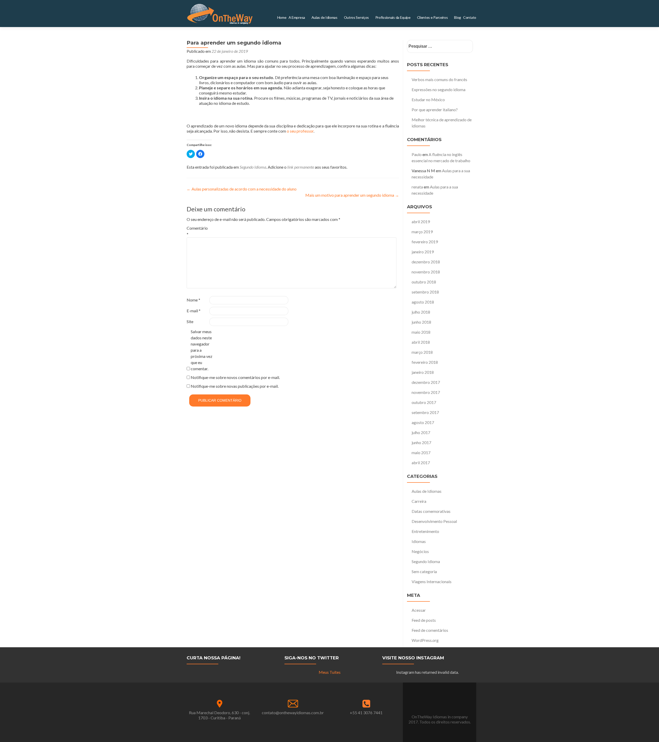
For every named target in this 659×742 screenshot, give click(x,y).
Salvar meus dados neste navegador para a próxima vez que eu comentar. (201, 350)
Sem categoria (424, 571)
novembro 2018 (426, 271)
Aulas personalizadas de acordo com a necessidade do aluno (242, 188)
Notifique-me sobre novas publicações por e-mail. (235, 386)
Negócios (420, 551)
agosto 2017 (423, 422)
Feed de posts (424, 620)
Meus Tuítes (330, 672)
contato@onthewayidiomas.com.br (293, 712)
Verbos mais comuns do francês (439, 79)
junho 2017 (421, 442)
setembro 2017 (425, 412)
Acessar (419, 610)
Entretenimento (425, 531)
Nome (193, 299)
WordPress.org (425, 640)
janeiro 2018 (423, 372)
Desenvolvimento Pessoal (434, 521)
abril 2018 (421, 342)
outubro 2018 (424, 281)
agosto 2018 (423, 301)
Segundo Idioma (253, 167)
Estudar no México (428, 99)
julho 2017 (421, 432)
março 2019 (422, 231)
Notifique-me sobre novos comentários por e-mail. (235, 377)
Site (190, 321)
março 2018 (422, 352)
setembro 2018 (425, 291)
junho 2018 (421, 322)
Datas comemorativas (431, 511)
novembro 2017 (426, 392)
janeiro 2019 (423, 251)
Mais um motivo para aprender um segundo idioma (352, 195)
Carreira (419, 501)
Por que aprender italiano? (435, 109)
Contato (471, 17)
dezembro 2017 (426, 382)
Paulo (417, 154)
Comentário (197, 231)
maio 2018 (421, 332)
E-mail (194, 310)
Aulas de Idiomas (426, 491)
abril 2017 (421, 462)
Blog (461, 17)
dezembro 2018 (426, 261)
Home (314, 17)
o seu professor (300, 130)
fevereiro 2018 (425, 362)
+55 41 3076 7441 (366, 712)
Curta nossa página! (213, 657)
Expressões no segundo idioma (438, 89)
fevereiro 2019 (425, 241)
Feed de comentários (430, 630)
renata (417, 186)
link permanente (300, 167)
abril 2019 (421, 221)
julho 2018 (421, 311)
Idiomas (419, 541)
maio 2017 (421, 452)
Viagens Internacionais (432, 581)
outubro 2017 (424, 402)
